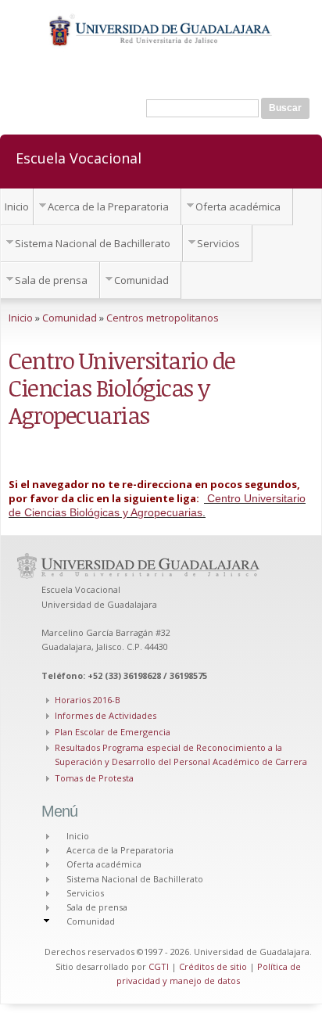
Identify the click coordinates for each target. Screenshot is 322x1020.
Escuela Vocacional (78, 157)
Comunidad (141, 280)
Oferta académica (238, 206)
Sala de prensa (51, 280)
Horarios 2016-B (87, 700)
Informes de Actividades (105, 715)
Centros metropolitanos (162, 318)
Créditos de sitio (213, 966)
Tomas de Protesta (94, 778)
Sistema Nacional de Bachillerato (92, 243)
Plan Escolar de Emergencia (112, 732)
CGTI (158, 966)
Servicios (218, 243)
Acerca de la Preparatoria (108, 206)
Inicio (17, 206)
